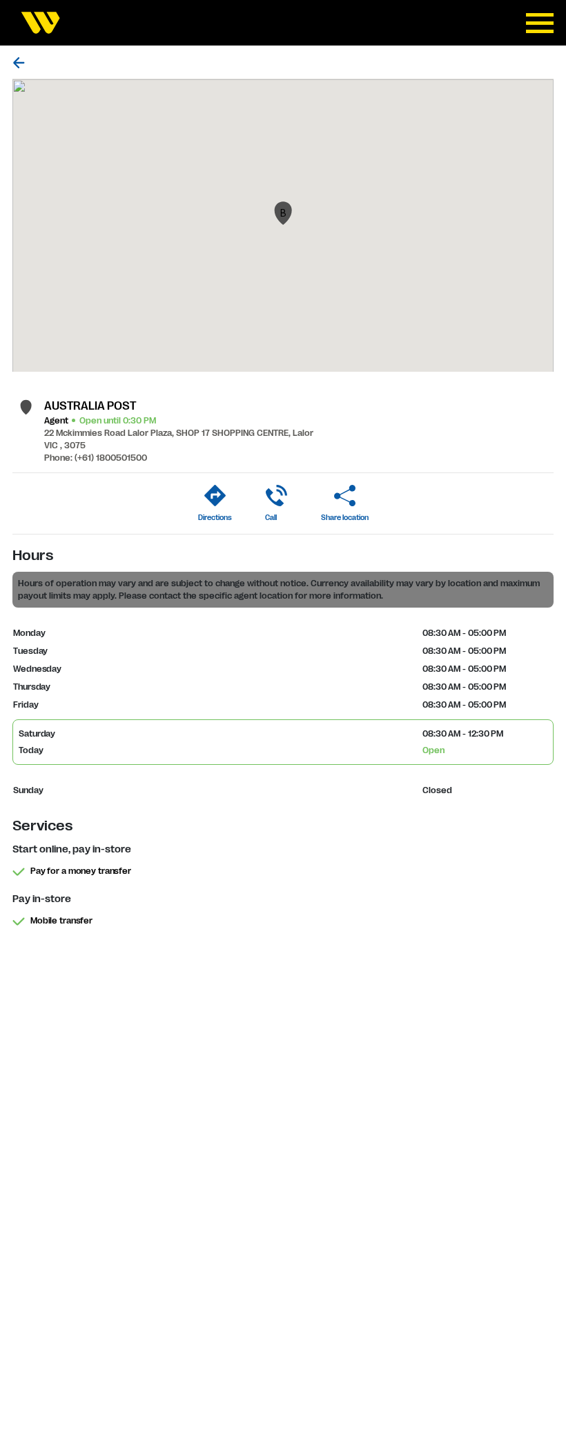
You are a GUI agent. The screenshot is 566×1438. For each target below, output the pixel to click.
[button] (283, 213)
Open (433, 750)
